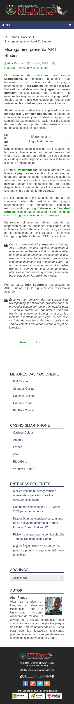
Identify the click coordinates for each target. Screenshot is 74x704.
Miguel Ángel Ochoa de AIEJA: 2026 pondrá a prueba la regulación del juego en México (38, 550)
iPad (16, 454)
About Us (24, 663)
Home (13, 37)
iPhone (17, 447)
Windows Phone (23, 468)
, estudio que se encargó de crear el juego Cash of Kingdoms (37, 212)
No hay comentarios (35, 67)
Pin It (39, 342)
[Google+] (33, 683)
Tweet (23, 342)
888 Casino (20, 381)
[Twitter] (40, 683)
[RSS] (47, 683)
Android (18, 439)
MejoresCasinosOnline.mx (41, 670)
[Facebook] (25, 683)
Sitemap (35, 663)
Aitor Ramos (15, 63)
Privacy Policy (47, 663)
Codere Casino (23, 403)
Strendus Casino (23, 388)
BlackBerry (20, 461)
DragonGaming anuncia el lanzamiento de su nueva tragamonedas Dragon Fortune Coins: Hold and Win (38, 523)
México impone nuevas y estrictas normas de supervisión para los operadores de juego (34, 495)
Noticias (26, 37)
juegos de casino (57, 89)
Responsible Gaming (37, 665)
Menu (5, 25)
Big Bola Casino (23, 410)
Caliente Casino (23, 395)
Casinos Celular (23, 432)
